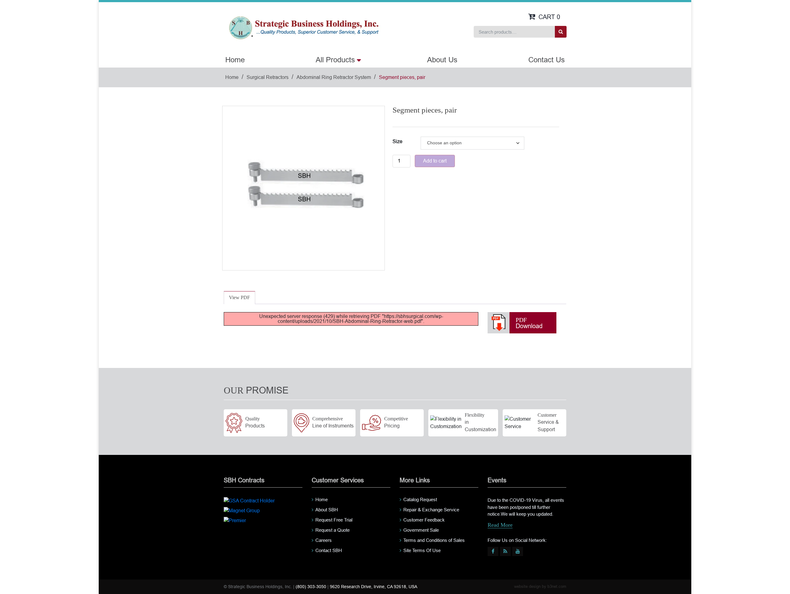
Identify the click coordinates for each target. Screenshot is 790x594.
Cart (549, 17)
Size (397, 141)
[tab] (239, 297)
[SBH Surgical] (303, 27)
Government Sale (421, 530)
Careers (323, 540)
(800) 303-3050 (311, 586)
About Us (442, 60)
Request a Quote (332, 530)
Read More (500, 525)
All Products (335, 60)
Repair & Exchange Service (431, 509)
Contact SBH (328, 550)
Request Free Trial (333, 519)
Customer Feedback (424, 519)
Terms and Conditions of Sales (434, 540)
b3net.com (556, 586)
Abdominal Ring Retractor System (334, 77)
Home (235, 60)
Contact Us (546, 60)
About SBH (326, 509)
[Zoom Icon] (303, 187)
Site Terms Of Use (422, 550)
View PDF (239, 297)
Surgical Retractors (268, 77)
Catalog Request (420, 499)
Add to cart (435, 160)
